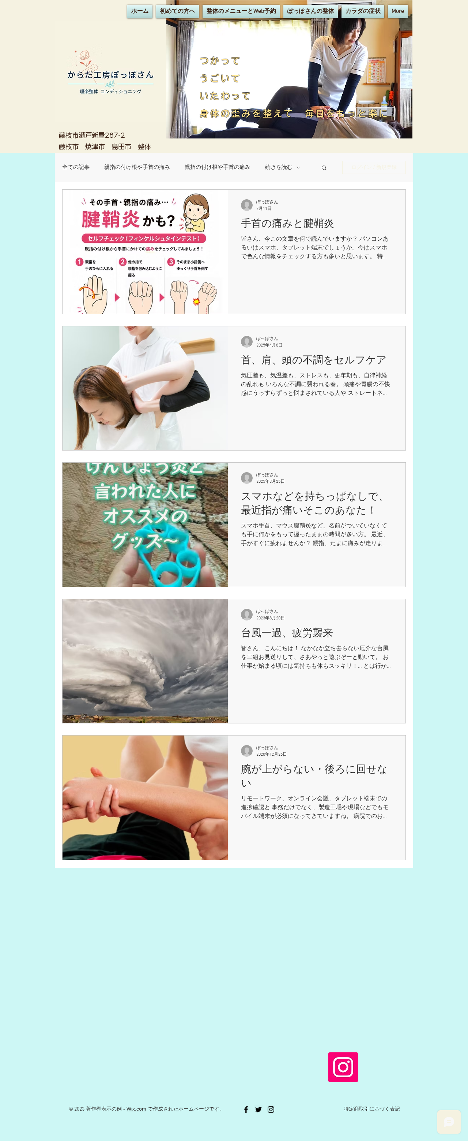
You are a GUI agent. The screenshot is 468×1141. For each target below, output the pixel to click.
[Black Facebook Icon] (246, 1109)
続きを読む (278, 167)
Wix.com (136, 1109)
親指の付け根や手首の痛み (137, 167)
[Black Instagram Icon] (271, 1109)
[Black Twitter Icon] (258, 1109)
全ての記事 (76, 167)
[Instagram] (343, 1067)
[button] (324, 168)
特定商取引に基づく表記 (372, 1109)
